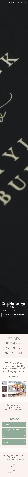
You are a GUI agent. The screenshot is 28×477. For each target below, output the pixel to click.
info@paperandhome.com (14, 466)
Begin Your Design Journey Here (14, 315)
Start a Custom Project (14, 376)
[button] (2, 2)
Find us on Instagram (14, 472)
